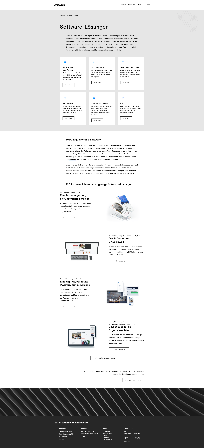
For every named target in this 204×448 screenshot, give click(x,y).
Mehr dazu (68, 85)
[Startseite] (59, 4)
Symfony (72, 160)
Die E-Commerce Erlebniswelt (119, 240)
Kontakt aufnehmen (133, 380)
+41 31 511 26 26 (87, 431)
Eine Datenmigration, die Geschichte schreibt (74, 197)
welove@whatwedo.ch (89, 433)
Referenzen (132, 4)
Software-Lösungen (72, 15)
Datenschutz (107, 440)
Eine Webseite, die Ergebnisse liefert (120, 329)
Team (139, 4)
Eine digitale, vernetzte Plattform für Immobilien (75, 284)
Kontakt (106, 438)
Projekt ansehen (70, 218)
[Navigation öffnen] (148, 5)
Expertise (123, 4)
